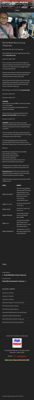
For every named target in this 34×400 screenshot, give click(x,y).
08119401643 (22, 356)
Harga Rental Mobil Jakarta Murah (11, 315)
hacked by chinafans (8, 293)
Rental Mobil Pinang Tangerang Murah (13, 322)
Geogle (4, 264)
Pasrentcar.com (7, 171)
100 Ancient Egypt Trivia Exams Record (13, 302)
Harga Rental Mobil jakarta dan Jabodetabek (14, 312)
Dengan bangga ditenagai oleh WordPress (13, 396)
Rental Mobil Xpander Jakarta (10, 306)
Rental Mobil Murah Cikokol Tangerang (13, 319)
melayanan (11, 140)
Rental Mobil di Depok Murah (10, 309)
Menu (17, 10)
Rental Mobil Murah (15, 2)
